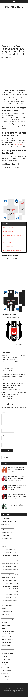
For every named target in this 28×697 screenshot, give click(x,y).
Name (3, 428)
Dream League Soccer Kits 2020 (9, 580)
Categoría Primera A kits (7, 541)
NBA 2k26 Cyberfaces (7, 639)
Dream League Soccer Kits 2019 (9, 577)
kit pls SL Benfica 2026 (8, 231)
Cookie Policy (16, 690)
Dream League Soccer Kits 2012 (9, 558)
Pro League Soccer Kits (12, 344)
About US (4, 690)
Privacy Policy (14, 691)
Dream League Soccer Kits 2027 (9, 600)
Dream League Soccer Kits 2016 (9, 569)
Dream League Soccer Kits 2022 (9, 586)
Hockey (3, 617)
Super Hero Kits (5, 667)
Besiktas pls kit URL (8, 246)
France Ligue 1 (5, 614)
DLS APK (3, 546)
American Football (5, 518)
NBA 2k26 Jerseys (6, 642)
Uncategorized (5, 673)
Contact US (9, 690)
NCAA (2, 648)
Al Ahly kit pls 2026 (7, 239)
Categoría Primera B (6, 544)
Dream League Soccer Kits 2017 (9, 572)
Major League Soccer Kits (7, 631)
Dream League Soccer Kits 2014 (9, 563)
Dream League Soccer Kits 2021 (9, 583)
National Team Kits (6, 634)
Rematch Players (5, 659)
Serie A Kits (4, 665)
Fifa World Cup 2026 (6, 606)
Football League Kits (6, 611)
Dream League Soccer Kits (8, 549)
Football (3, 608)
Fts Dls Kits (14, 7)
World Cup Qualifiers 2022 (8, 679)
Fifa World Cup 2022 (6, 603)
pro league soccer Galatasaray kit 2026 (12, 250)
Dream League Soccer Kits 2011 (9, 555)
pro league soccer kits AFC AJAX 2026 (12, 235)
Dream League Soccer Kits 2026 (9, 597)
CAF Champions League (7, 538)
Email (3, 435)
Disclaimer (23, 690)
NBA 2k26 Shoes (5, 645)
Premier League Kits (6, 651)
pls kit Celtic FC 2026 (8, 242)
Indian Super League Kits (7, 620)
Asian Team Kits (5, 524)
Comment (4, 412)
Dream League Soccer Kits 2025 (9, 594)
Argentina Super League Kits (8, 521)
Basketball (4, 530)
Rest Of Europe (21, 344)
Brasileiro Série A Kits (6, 532)
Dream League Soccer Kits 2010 (9, 552)
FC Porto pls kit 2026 (8, 227)
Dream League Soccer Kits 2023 (9, 589)
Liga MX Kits (4, 628)
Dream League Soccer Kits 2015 (9, 566)
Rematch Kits (4, 656)
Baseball (3, 527)
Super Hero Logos (6, 670)
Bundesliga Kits (5, 535)
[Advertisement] (14, 30)
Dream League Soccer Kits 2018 (9, 575)
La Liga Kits (4, 622)
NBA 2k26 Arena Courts (7, 636)
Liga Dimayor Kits (5, 625)
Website (3, 442)
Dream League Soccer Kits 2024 (9, 591)
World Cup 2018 (5, 676)
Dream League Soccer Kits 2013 (9, 560)
